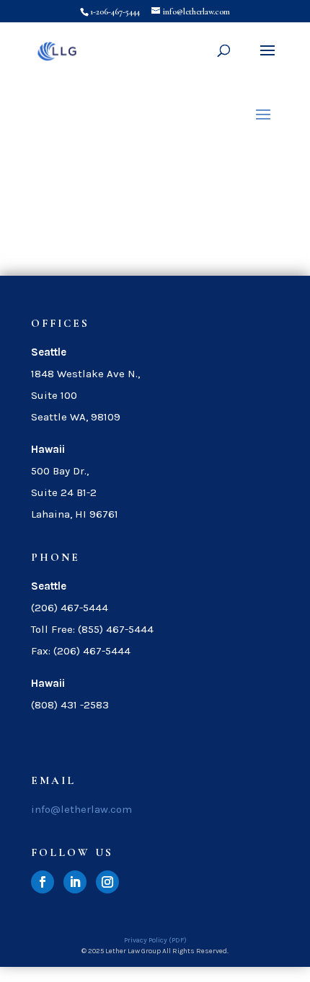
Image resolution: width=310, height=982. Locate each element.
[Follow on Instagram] (107, 881)
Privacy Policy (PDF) (155, 940)
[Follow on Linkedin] (75, 881)
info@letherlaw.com (81, 809)
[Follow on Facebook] (42, 881)
